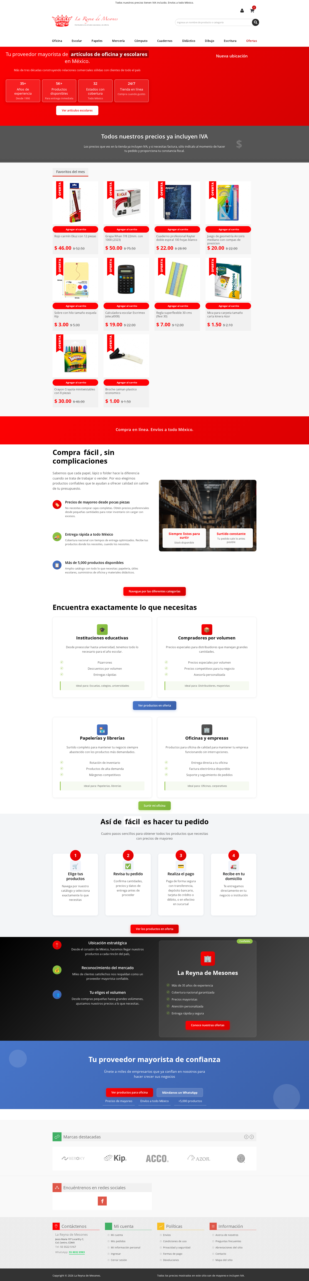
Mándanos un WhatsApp (179, 1093)
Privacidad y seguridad (176, 1247)
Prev (246, 1137)
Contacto (220, 1253)
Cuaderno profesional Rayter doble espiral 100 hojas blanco (176, 238)
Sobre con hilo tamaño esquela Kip (75, 314)
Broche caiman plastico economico (121, 391)
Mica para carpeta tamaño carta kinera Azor (225, 314)
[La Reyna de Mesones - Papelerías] (87, 20)
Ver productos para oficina (129, 1092)
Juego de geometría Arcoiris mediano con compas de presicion (226, 239)
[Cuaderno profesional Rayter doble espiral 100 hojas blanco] (177, 207)
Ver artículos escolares (77, 110)
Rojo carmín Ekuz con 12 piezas (75, 236)
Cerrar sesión (119, 1260)
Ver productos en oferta (154, 705)
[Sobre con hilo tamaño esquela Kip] (75, 283)
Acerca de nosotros (226, 1235)
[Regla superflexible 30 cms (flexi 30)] (177, 283)
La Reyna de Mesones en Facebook (102, 1201)
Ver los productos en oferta (154, 929)
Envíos (167, 1235)
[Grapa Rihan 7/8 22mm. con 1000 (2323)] (126, 207)
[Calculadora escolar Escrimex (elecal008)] (126, 283)
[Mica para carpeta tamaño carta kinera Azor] (228, 283)
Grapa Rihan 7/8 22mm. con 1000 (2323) (124, 238)
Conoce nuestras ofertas (207, 1025)
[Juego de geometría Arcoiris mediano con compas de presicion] (228, 207)
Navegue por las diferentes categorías (154, 591)
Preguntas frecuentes (228, 1241)
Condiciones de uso (175, 1241)
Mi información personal (125, 1247)
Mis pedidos (118, 1241)
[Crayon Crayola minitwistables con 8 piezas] (75, 360)
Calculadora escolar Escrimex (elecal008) (125, 314)
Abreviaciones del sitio (228, 1247)
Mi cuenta (242, 10)
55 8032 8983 (77, 1252)
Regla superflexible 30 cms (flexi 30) (174, 314)
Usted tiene (254, 7)
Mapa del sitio (223, 1260)
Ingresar (116, 1253)
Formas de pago (172, 1253)
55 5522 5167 (68, 1246)
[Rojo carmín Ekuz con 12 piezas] (75, 207)
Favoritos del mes (70, 172)
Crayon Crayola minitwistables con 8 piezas (74, 391)
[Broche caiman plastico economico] (126, 360)
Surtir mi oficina (154, 806)
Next (252, 1137)
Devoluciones (171, 1260)
